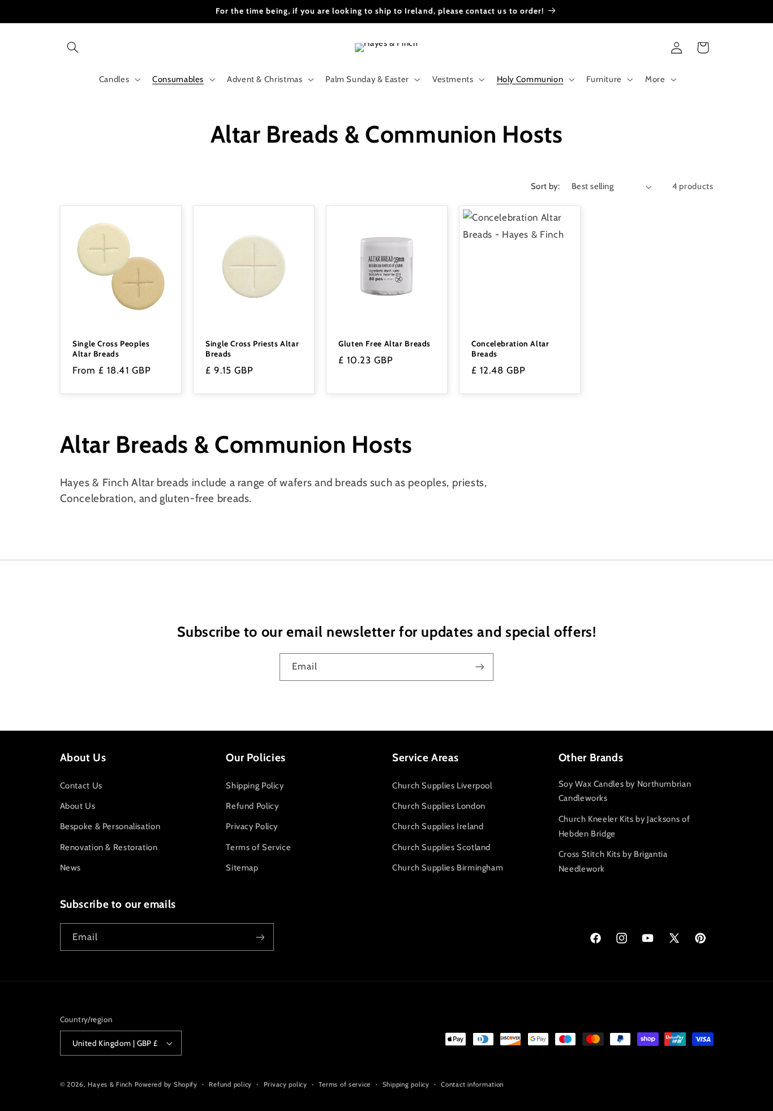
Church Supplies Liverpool (442, 785)
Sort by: (545, 186)
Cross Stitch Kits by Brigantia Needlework (613, 861)
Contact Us (81, 785)
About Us (78, 806)
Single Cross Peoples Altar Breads (111, 348)
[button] (73, 48)
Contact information (472, 1084)
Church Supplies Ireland (438, 826)
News (70, 868)
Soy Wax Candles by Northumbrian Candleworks (625, 791)
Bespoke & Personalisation (110, 826)
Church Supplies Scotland (441, 847)
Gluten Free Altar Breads (384, 343)
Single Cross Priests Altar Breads (252, 348)
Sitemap (242, 868)
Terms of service (345, 1084)
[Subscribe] (480, 667)
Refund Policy (252, 806)
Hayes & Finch (110, 1084)
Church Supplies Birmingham (447, 868)
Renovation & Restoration (109, 847)
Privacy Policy (252, 826)
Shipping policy (406, 1084)
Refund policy (230, 1084)
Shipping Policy (255, 785)
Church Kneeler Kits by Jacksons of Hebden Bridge (624, 826)
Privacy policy (285, 1084)
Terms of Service (258, 847)
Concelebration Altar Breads (510, 348)
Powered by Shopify (166, 1084)
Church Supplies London (439, 806)
